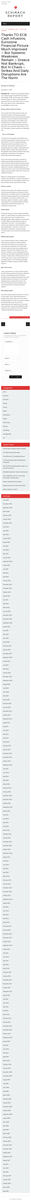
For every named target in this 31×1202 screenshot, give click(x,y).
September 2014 (7, 853)
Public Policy (6, 422)
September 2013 (7, 899)
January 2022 (7, 580)
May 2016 (6, 776)
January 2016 (7, 791)
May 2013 (6, 914)
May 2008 (6, 1125)
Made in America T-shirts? (10, 489)
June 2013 (6, 910)
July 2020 (5, 630)
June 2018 (6, 692)
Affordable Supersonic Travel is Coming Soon (15, 472)
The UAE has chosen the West (11, 452)
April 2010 (6, 1056)
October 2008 (7, 1110)
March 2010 (6, 1060)
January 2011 (7, 1022)
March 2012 (6, 968)
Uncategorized (24, 317)
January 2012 (7, 976)
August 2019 (6, 661)
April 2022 (6, 576)
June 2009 (6, 1087)
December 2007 (7, 1145)
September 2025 (7, 507)
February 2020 (7, 646)
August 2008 (6, 1118)
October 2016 (7, 761)
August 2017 (6, 722)
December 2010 (7, 1026)
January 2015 (7, 838)
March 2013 (6, 922)
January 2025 (7, 519)
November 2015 (7, 799)
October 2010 (7, 1033)
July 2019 (5, 665)
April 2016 (6, 780)
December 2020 (7, 615)
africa (4, 391)
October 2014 (7, 849)
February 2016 (7, 788)
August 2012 (6, 949)
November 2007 (7, 1149)
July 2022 (5, 569)
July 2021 (5, 599)
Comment (9, 341)
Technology (6, 430)
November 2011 (7, 983)
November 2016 (7, 757)
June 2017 (6, 730)
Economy (5, 395)
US (4, 438)
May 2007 (6, 1172)
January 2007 (7, 1179)
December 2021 (7, 584)
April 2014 (6, 872)
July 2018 (5, 688)
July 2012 (5, 953)
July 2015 (5, 814)
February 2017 (7, 745)
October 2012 (7, 941)
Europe (5, 407)
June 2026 (6, 500)
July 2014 (5, 861)
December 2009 (7, 1072)
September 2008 (7, 1114)
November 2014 (7, 845)
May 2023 (6, 553)
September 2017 (7, 719)
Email (7, 364)
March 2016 (6, 784)
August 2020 (6, 626)
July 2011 (5, 999)
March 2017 (6, 742)
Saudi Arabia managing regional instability (14, 448)
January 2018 (7, 707)
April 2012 (6, 964)
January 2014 (7, 884)
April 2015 (6, 826)
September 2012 (7, 945)
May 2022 (6, 573)
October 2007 (7, 1152)
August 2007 (6, 1160)
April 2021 (6, 603)
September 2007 (7, 1156)
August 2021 (6, 596)
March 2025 (6, 511)
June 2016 (6, 772)
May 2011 (5, 1006)
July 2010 (5, 1045)
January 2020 (7, 649)
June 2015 (6, 818)
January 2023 (7, 557)
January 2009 (7, 1102)
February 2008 (7, 1137)
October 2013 (7, 895)
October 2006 (7, 1183)
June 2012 (6, 957)
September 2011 (7, 991)
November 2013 (7, 891)
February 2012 (7, 972)
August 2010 (6, 1041)
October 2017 (7, 715)
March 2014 (6, 876)
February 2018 (7, 703)
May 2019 (6, 669)
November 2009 (7, 1076)
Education (6, 399)
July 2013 (5, 907)
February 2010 (7, 1064)
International (15, 317)
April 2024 (6, 534)
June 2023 (6, 550)
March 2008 (6, 1133)
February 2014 (7, 880)
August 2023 (6, 542)
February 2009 (7, 1099)
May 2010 (6, 1053)
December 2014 (7, 841)
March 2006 (6, 1187)
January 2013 (7, 930)
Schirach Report (15, 14)
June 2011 (6, 1003)
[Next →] (28, 324)
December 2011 (7, 980)
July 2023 (5, 546)
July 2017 (5, 726)
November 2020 (7, 619)
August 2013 (6, 903)
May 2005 (6, 1191)
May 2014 (6, 868)
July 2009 (5, 1083)
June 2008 (6, 1122)
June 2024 (6, 527)
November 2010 (7, 1030)
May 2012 (6, 960)
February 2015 (7, 834)
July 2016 (5, 768)
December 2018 (7, 676)
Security (5, 426)
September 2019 (7, 657)
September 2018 (7, 680)
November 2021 (7, 588)
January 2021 (7, 611)
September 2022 (7, 561)
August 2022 (6, 565)
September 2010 (7, 1037)
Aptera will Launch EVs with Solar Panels (14, 485)
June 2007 (6, 1168)
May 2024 (6, 530)
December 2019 (7, 653)
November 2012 (7, 937)
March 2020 (6, 642)
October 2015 (7, 803)
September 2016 (7, 765)
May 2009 (6, 1091)
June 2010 (6, 1049)
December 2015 (7, 795)
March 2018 (6, 699)
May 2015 (6, 822)
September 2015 (7, 807)
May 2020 (6, 634)
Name (7, 358)
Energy (5, 403)
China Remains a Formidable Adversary (14, 456)
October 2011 (7, 987)
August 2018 (6, 684)
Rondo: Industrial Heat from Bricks (12, 481)
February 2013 (7, 926)
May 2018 (6, 695)
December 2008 (7, 1106)
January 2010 (7, 1068)
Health (5, 411)
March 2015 (6, 830)
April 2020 (6, 638)
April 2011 (6, 1010)
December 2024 (7, 523)
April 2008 (6, 1129)
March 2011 (6, 1014)
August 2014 (6, 857)
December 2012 (7, 934)
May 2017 (6, 734)
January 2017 (7, 749)
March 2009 (6, 1095)
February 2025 (7, 515)
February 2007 (7, 1175)
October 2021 (7, 592)
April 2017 (6, 738)
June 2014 (6, 864)
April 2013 (6, 918)
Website (8, 370)
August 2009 (6, 1079)
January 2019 (7, 672)
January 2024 (7, 538)
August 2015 (6, 811)
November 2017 (7, 711)
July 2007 (5, 1164)
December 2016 (7, 753)
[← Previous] (3, 324)
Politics (5, 418)
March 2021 (6, 607)
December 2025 (7, 504)
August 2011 (6, 995)
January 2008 (7, 1141)
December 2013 (7, 887)
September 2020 (7, 623)
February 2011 (7, 1018)
